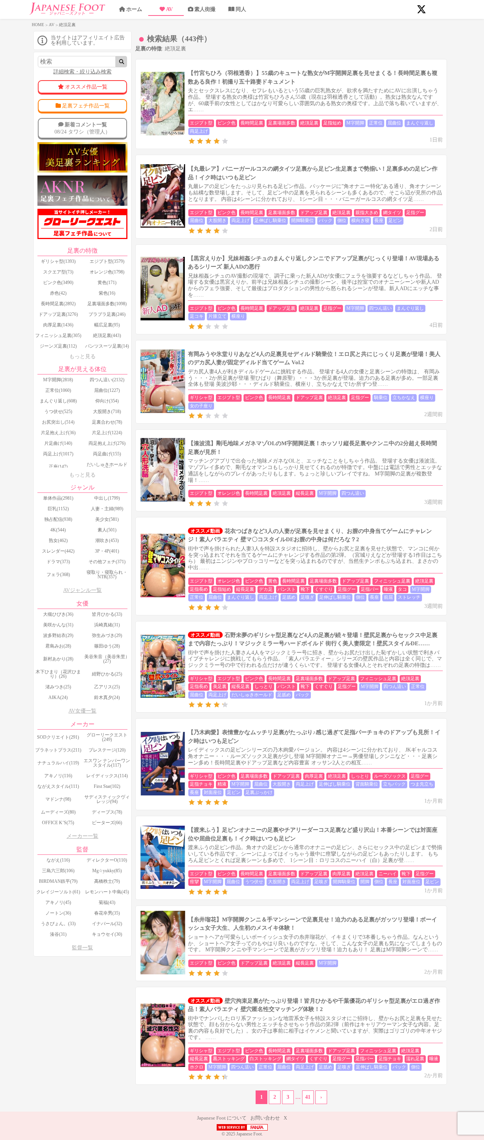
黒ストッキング (229, 1058)
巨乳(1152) (58, 508)
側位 (341, 220)
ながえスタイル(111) (58, 786)
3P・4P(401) (107, 551)
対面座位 (213, 792)
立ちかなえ (403, 397)
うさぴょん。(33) (58, 923)
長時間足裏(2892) (58, 303)
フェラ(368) (58, 574)
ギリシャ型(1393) (58, 261)
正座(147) (58, 466)
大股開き (217, 220)
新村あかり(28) (58, 659)
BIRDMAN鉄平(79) (58, 881)
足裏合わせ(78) (107, 422)
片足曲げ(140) (58, 443)
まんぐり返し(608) (58, 401)
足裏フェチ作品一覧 (86, 106)
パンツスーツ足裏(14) (107, 346)
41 (307, 1097)
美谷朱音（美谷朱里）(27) (107, 659)
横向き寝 (360, 220)
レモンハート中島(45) (107, 892)
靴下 (305, 589)
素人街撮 (205, 9)
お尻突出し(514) (58, 422)
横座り (238, 316)
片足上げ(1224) (107, 432)
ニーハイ (388, 873)
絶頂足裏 (309, 123)
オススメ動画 (205, 531)
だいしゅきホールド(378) (107, 467)
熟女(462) (58, 540)
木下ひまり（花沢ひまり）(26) (58, 674)
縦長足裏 (305, 493)
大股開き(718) (107, 411)
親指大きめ (366, 212)
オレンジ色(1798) (107, 272)
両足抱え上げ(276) (107, 443)
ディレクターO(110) (107, 860)
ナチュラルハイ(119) (58, 763)
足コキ (196, 316)
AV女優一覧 (82, 711)
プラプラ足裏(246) (107, 314)
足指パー (370, 589)
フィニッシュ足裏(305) (58, 335)
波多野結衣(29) (58, 635)
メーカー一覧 (82, 836)
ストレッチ (409, 597)
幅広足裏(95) (107, 325)
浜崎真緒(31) (107, 624)
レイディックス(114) (107, 775)
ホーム (134, 9)
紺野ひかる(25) (107, 674)
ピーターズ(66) (107, 822)
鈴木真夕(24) (107, 697)
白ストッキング (265, 1058)
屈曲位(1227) (107, 390)
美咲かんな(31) (58, 624)
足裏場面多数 (281, 123)
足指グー (415, 212)
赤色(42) (58, 293)
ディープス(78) (107, 812)
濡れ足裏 (415, 1058)
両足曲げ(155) (107, 454)
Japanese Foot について (222, 1118)
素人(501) (107, 530)
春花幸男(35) (107, 913)
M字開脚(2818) (58, 379)
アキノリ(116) (58, 775)
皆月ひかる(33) (107, 614)
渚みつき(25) (58, 687)
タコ (402, 589)
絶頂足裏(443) (107, 335)
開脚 (364, 881)
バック (325, 220)
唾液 (388, 589)
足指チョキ (201, 784)
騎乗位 (381, 397)
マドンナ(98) (58, 799)
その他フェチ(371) (107, 561)
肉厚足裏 (314, 776)
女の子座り (201, 406)
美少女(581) (107, 519)
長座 (378, 220)
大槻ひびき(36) (58, 614)
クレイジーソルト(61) (58, 892)
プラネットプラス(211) (58, 750)
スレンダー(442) (58, 551)
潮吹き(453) (107, 540)
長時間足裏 (251, 123)
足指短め (332, 123)
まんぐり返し (419, 123)
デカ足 (266, 589)
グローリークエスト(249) (107, 737)
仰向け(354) (107, 401)
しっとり (263, 686)
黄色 (272, 581)
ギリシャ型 (201, 397)
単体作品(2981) (58, 498)
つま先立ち (422, 784)
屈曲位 (394, 123)
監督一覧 (82, 948)
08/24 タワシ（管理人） (82, 128)
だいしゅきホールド (251, 695)
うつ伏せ (254, 881)
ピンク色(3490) (58, 282)
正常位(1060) (58, 390)
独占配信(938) (58, 519)
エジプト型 (201, 123)
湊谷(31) (58, 934)
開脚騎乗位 (302, 220)
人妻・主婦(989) (107, 508)
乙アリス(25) (107, 687)
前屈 (388, 597)
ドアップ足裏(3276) (58, 314)
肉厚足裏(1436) (58, 325)
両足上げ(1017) (58, 454)
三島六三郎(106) (58, 870)
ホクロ (196, 1067)
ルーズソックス (390, 776)
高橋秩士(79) (107, 881)
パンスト (287, 589)
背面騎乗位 (366, 784)
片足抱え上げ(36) (58, 432)
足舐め (289, 597)
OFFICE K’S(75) (58, 822)
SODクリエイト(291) (58, 737)
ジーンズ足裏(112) (58, 346)
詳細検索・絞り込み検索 (82, 72)
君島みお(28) (58, 646)
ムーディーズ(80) (58, 812)
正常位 (376, 123)
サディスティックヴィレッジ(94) (107, 799)
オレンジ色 (228, 493)
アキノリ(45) (58, 902)
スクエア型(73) (58, 272)
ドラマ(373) (58, 561)
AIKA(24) (58, 697)
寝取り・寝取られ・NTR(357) (107, 574)
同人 (241, 9)
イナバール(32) (107, 923)
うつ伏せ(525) (58, 411)
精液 (221, 784)
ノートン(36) (58, 913)
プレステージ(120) (107, 750)
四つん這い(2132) (107, 379)
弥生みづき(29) (107, 635)
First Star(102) (107, 786)
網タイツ (392, 212)
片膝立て (217, 316)
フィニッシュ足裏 (392, 581)
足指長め (199, 589)
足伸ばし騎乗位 (270, 220)
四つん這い (380, 308)
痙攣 (194, 881)
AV (169, 9)
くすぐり (324, 589)
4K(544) (58, 530)
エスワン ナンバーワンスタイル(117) (107, 763)
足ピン (395, 220)
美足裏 (219, 686)
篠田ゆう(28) (107, 646)
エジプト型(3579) (107, 261)
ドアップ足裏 (313, 212)
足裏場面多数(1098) (107, 303)
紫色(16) (107, 293)
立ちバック (394, 784)
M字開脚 (355, 123)
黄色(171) (107, 282)
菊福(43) (107, 902)
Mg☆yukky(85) (107, 870)
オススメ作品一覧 (86, 87)
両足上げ (199, 131)
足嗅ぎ (307, 597)
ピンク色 (226, 123)
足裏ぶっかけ (259, 792)
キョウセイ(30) (107, 934)
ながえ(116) (58, 860)
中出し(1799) (107, 498)
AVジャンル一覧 (82, 590)
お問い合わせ (265, 1118)
